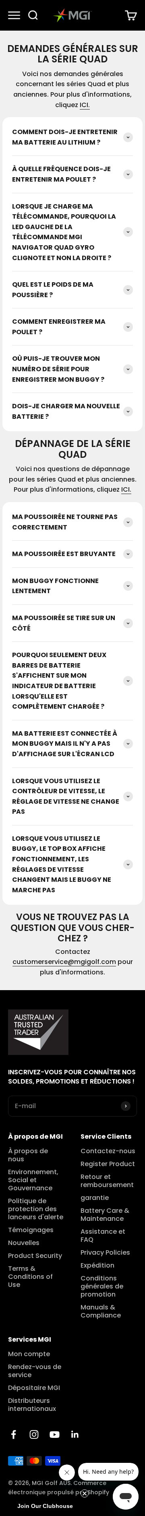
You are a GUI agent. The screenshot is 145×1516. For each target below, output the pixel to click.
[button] (45, 1506)
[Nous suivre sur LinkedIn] (75, 1434)
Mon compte (29, 1354)
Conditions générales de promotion (102, 1286)
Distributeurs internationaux (32, 1405)
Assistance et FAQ (103, 1236)
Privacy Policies (105, 1253)
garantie (95, 1198)
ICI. (85, 105)
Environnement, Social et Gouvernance (33, 1180)
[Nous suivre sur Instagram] (34, 1434)
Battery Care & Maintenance (105, 1215)
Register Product (108, 1164)
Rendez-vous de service (34, 1371)
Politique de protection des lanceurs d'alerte (35, 1209)
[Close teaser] (85, 1493)
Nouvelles (23, 1243)
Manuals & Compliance (101, 1311)
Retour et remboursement (107, 1181)
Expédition (97, 1266)
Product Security (35, 1256)
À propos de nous (28, 1155)
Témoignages (31, 1230)
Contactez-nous (108, 1151)
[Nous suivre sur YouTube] (54, 1434)
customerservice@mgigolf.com (64, 961)
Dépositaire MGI (34, 1388)
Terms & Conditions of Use (30, 1277)
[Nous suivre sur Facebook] (13, 1434)
